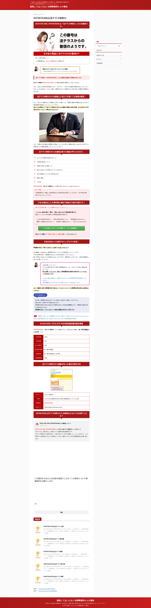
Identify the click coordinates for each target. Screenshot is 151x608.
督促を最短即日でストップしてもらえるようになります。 (61, 71)
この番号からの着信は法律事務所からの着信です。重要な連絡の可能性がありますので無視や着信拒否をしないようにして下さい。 (75, 603)
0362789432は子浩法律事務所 (47, 591)
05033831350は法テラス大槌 (54, 526)
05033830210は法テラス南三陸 (54, 564)
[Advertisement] (61, 456)
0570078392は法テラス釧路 (53, 551)
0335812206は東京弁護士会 (46, 589)
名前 (35, 504)
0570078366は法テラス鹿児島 (54, 539)
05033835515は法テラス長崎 (53, 576)
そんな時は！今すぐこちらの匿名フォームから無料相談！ (61, 228)
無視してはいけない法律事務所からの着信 (48, 6)
